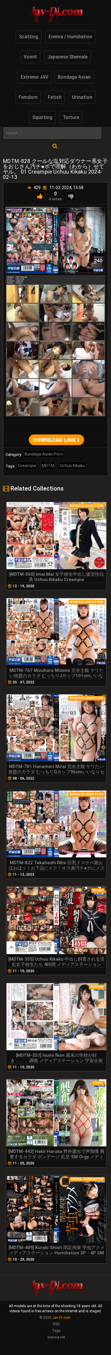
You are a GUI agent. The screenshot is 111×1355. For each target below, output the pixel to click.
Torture (71, 117)
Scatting (28, 36)
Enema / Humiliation (70, 36)
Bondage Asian (74, 77)
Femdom (28, 97)
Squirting (42, 117)
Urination (82, 97)
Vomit (30, 57)
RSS (56, 1324)
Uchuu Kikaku (72, 465)
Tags (56, 1331)
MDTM (48, 465)
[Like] (40, 196)
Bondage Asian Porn (44, 454)
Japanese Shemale (67, 57)
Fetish (55, 97)
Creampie (27, 465)
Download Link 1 (56, 440)
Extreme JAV (34, 77)
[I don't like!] (71, 196)
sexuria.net (56, 1337)
